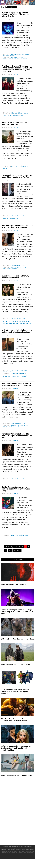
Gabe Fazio (16, 375)
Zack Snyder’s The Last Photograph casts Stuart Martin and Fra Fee (17, 176)
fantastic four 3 (24, 425)
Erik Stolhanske (24, 320)
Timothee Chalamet (25, 480)
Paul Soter (26, 321)
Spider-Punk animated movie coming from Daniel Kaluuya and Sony (16, 489)
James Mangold (15, 480)
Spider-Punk (13, 537)
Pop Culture (21, 807)
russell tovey (16, 376)
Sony (26, 535)
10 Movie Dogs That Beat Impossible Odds (17, 639)
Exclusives (21, 804)
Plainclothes (7, 376)
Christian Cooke (8, 375)
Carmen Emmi (22, 373)
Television (17, 112)
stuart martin (20, 217)
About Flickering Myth (21, 830)
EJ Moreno (17, 54)
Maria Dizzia (23, 375)
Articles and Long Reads (21, 799)
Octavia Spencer (12, 268)
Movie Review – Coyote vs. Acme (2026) (16, 775)
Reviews (12, 55)
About (21, 828)
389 (10, 550)
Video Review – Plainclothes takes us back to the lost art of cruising (17, 331)
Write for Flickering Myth (21, 836)
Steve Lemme (7, 323)
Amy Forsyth (14, 373)
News (12, 112)
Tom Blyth (23, 376)
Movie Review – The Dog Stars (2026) (15, 664)
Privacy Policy (9, 852)
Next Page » (17, 550)
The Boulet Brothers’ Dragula (16, 115)
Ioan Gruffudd (10, 427)
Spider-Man (6, 537)
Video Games (21, 819)
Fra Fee (13, 217)
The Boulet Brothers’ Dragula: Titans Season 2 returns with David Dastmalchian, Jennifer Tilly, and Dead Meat (17, 69)
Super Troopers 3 (26, 323)
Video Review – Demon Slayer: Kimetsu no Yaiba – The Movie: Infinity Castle (15, 14)
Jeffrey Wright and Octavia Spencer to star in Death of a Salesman (17, 226)
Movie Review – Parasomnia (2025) (14, 584)
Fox (4, 427)
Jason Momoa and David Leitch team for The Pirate (15, 123)
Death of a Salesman (17, 267)
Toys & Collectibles (21, 822)
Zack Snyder (14, 218)
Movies (7, 55)
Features (21, 796)
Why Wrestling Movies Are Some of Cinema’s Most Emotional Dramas (14, 720)
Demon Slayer (15, 57)
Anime (12, 54)
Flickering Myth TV (22, 370)
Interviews (21, 802)
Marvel (17, 427)
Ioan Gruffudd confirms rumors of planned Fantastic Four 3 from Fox (17, 385)
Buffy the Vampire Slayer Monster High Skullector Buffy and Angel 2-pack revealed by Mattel (16, 748)
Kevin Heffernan (18, 321)
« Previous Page (9, 547)
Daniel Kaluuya (15, 535)
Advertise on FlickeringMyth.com (21, 833)
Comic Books (21, 816)
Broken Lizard (15, 320)
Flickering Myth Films (21, 825)
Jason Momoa (22, 166)
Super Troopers (16, 323)
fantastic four (15, 425)
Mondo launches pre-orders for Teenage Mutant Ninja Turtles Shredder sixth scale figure (17, 612)
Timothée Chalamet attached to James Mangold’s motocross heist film (17, 436)
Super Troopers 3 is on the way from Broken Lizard (15, 277)
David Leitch (14, 166)
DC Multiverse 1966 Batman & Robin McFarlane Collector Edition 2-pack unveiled (15, 691)
